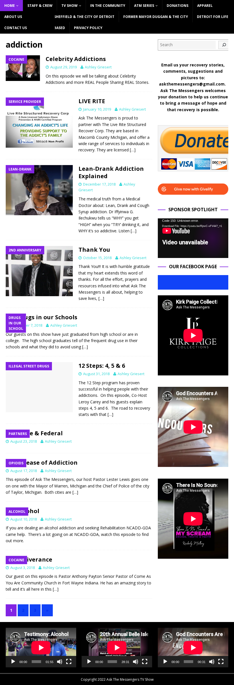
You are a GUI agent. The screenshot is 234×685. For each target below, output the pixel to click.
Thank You (94, 249)
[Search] (224, 45)
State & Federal (40, 433)
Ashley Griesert (98, 67)
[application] (193, 238)
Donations (177, 5)
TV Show (69, 5)
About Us (13, 16)
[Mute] (59, 661)
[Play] (13, 661)
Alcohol (28, 511)
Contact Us (15, 27)
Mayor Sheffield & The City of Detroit (77, 16)
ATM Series (144, 5)
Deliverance (34, 559)
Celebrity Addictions (76, 59)
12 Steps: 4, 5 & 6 (101, 365)
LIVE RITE (91, 101)
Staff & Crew (40, 5)
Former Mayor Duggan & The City (155, 16)
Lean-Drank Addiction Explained (111, 172)
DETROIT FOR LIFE (212, 16)
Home (9, 5)
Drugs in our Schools (47, 317)
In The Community (107, 5)
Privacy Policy (88, 27)
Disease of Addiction (47, 462)
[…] (133, 150)
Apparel (205, 5)
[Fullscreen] (69, 661)
